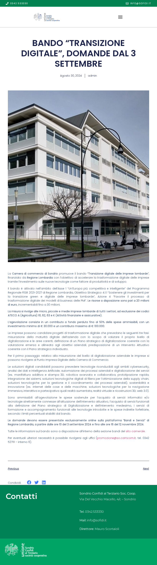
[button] (120, 17)
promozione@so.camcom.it (116, 438)
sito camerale (135, 431)
